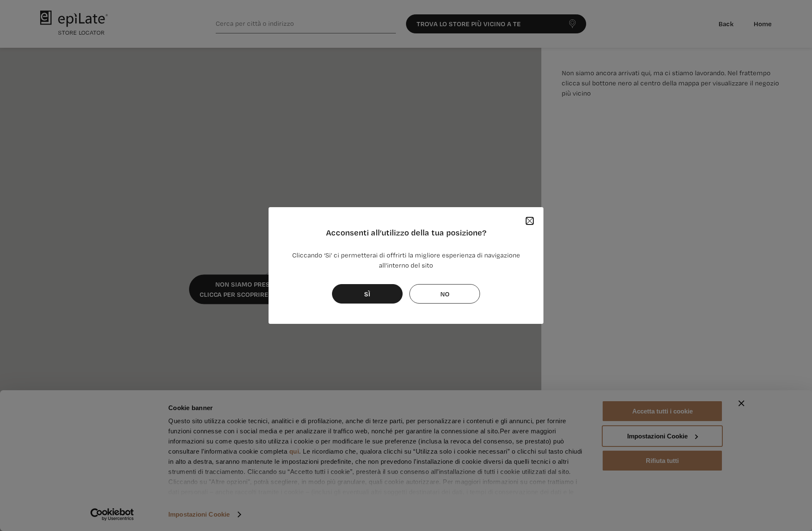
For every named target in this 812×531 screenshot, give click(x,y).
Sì (367, 294)
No (445, 294)
